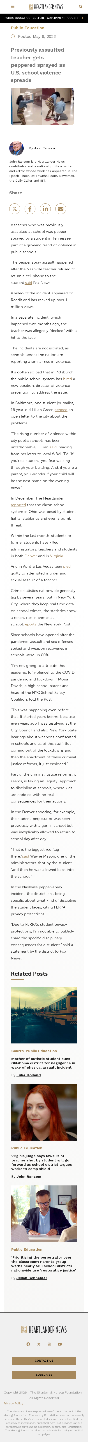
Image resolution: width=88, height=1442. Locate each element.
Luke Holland (28, 1075)
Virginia (56, 556)
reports (30, 624)
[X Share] (15, 210)
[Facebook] (28, 1344)
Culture (39, 18)
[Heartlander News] (46, 7)
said (28, 282)
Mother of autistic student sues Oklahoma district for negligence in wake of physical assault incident (43, 1063)
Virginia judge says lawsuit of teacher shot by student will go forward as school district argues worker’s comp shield (41, 1162)
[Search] (80, 7)
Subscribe (44, 1375)
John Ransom (44, 148)
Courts (72, 18)
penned (60, 409)
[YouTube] (60, 1344)
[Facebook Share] (30, 210)
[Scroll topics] (81, 18)
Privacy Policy (13, 1403)
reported (18, 504)
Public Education (17, 18)
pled (67, 566)
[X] (38, 1344)
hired (67, 379)
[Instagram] (49, 1344)
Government (56, 18)
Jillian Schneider (31, 1278)
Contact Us (44, 1361)
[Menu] (13, 6)
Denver (31, 556)
